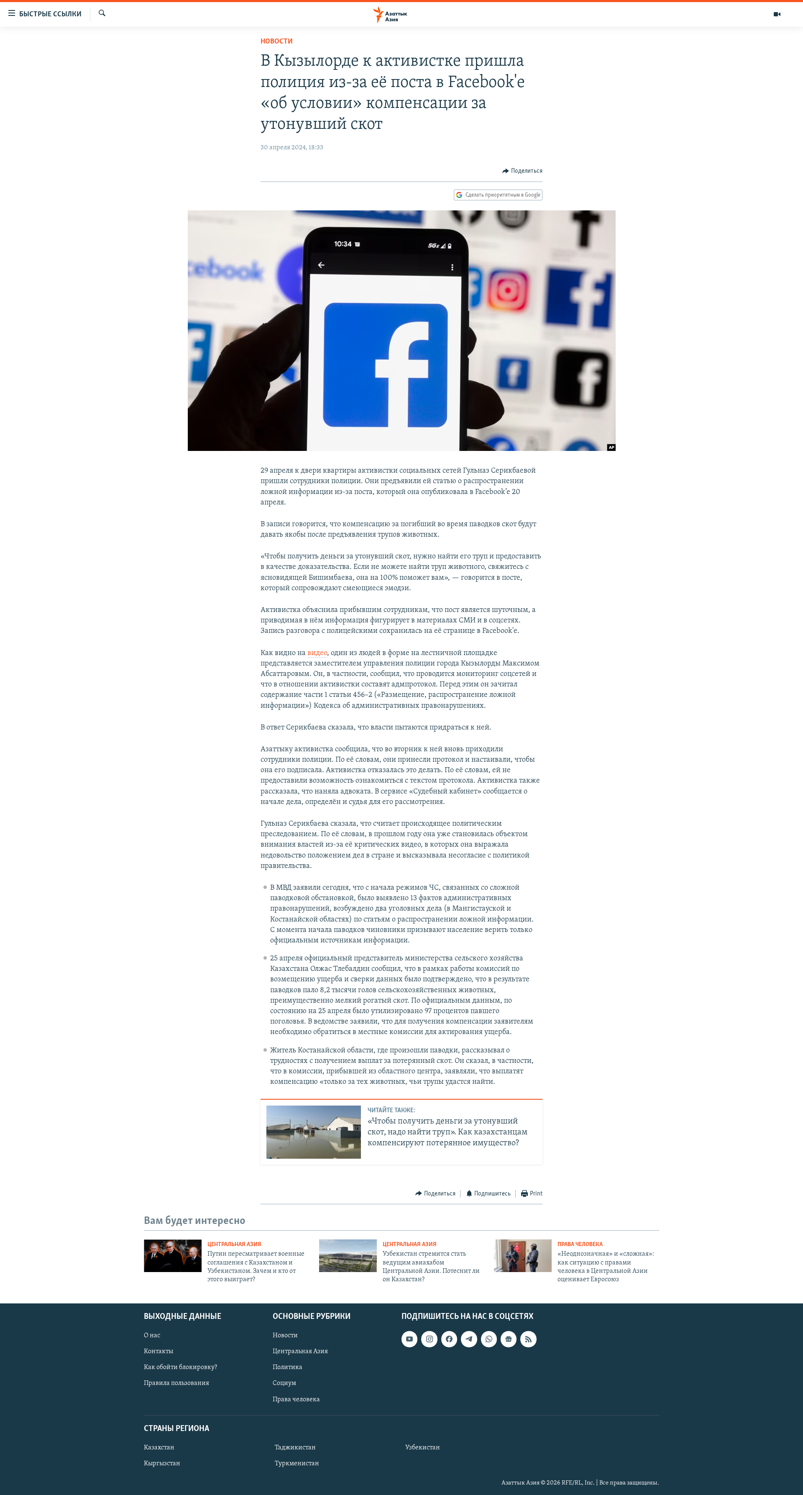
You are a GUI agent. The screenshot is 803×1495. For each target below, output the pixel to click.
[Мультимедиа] (777, 14)
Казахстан (159, 1447)
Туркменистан (297, 1463)
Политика (287, 1367)
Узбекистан (422, 1447)
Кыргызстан (162, 1463)
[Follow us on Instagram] (429, 1339)
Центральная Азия (234, 1245)
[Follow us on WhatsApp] (489, 1339)
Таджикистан (295, 1447)
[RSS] (528, 1339)
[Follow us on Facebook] (449, 1339)
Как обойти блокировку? (180, 1367)
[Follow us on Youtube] (409, 1339)
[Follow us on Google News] (509, 1339)
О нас (152, 1335)
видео (317, 653)
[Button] (522, 171)
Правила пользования (176, 1383)
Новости (277, 42)
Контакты (158, 1351)
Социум (284, 1383)
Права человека (580, 1245)
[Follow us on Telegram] (469, 1339)
